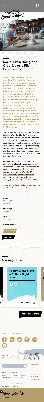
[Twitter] (20, 340)
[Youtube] (12, 340)
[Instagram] (27, 340)
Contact (19, 383)
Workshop (6, 219)
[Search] (24, 366)
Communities (6, 376)
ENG (18, 386)
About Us (5, 383)
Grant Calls (13, 371)
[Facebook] (4, 340)
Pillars (23, 376)
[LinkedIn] (4, 345)
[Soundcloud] (35, 340)
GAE (14, 386)
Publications (6, 386)
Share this (8, 224)
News (4, 371)
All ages (6, 211)
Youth (16, 376)
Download (33, 379)
